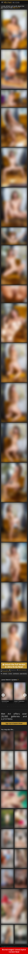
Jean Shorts (23, 673)
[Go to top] (24, 949)
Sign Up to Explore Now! (14, 723)
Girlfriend (16, 673)
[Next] (24, 695)
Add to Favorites (22, 670)
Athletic (5, 673)
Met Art (15, 8)
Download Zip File (6, 671)
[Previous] (3, 695)
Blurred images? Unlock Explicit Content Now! (14, 950)
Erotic (10, 673)
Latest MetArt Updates (9, 680)
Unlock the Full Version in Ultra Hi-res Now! (14, 665)
